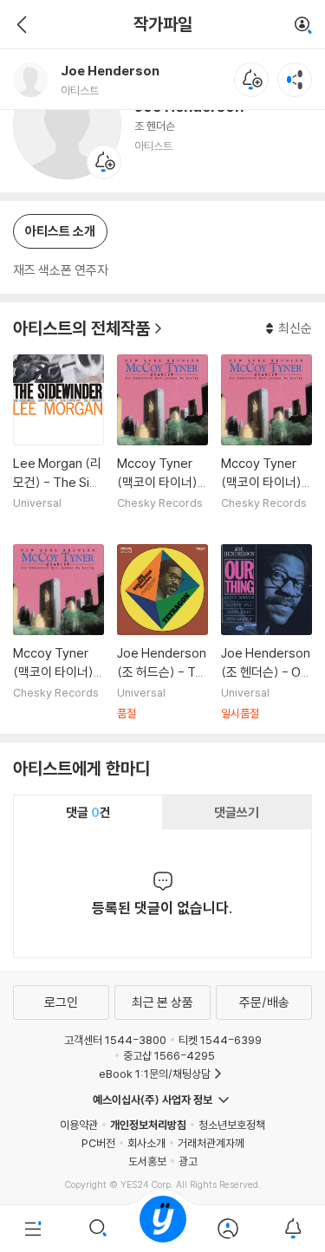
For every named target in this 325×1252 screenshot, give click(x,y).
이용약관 (79, 1125)
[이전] (19, 24)
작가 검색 (303, 26)
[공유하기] (294, 79)
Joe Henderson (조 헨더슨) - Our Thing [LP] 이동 (266, 632)
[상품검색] (97, 1228)
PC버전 (98, 1143)
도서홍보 (147, 1161)
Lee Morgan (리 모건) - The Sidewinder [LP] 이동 (58, 442)
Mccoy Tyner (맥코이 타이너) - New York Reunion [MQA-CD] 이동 (162, 442)
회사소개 (146, 1143)
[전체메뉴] (32, 1228)
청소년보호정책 (231, 1125)
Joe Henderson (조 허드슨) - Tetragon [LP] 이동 (162, 632)
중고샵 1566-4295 (169, 1055)
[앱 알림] (292, 1228)
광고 (188, 1161)
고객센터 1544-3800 (115, 1040)
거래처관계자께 (211, 1143)
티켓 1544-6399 (220, 1040)
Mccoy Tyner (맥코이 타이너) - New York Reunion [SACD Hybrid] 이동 (266, 442)
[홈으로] (163, 1228)
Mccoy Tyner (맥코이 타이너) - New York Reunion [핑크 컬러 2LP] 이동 (58, 632)
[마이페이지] (227, 1228)
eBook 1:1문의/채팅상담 (155, 1073)
